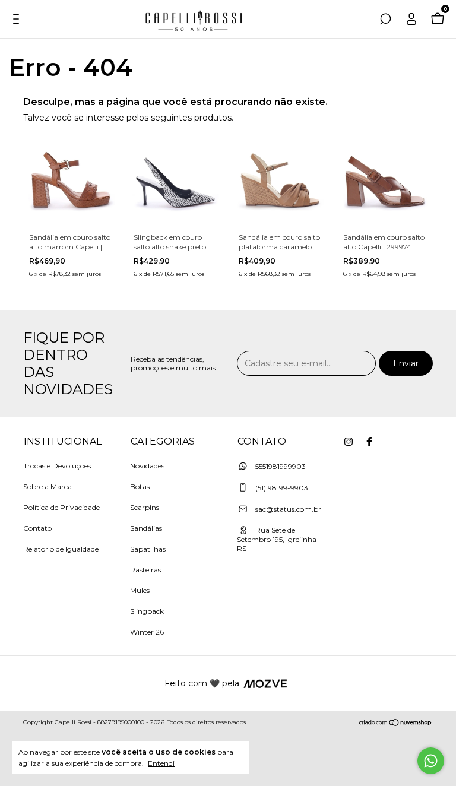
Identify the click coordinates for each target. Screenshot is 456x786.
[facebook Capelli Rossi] (369, 441)
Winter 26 (147, 631)
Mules (140, 590)
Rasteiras (145, 569)
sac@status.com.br (288, 509)
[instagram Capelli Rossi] (348, 441)
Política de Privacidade (61, 507)
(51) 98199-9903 (281, 487)
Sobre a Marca (47, 486)
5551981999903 (280, 466)
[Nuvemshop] (396, 723)
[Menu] (19, 20)
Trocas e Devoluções (57, 465)
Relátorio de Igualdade (61, 548)
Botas (140, 486)
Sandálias (146, 528)
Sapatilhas (148, 548)
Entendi (161, 763)
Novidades (147, 465)
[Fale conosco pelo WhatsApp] (430, 760)
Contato (37, 528)
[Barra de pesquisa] (385, 20)
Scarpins (144, 507)
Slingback (147, 611)
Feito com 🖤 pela (201, 683)
